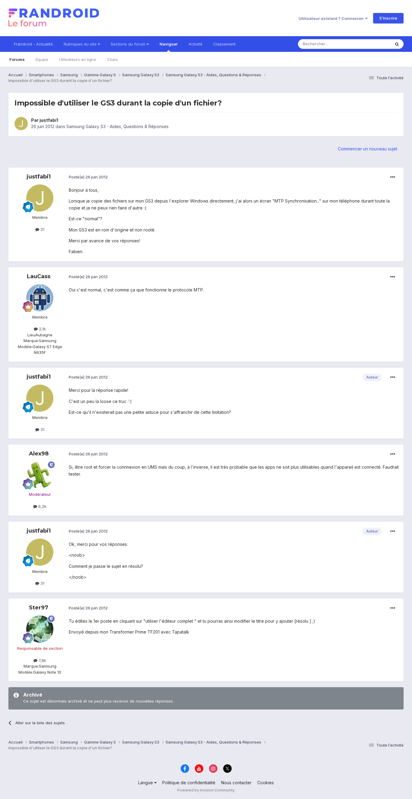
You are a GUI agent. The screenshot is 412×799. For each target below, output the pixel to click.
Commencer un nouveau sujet (367, 148)
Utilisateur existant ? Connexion (332, 18)
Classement (224, 44)
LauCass (38, 276)
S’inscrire (388, 18)
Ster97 (38, 607)
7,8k (41, 660)
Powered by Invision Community (206, 790)
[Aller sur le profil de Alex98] (39, 475)
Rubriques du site (81, 44)
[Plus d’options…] (393, 177)
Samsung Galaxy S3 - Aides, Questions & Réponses (117, 126)
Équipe (42, 59)
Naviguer (169, 44)
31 (41, 229)
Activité (195, 44)
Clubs (112, 59)
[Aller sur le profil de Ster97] (39, 629)
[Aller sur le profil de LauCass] (39, 297)
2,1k (42, 328)
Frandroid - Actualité (33, 44)
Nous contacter (236, 782)
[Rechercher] (397, 44)
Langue (146, 782)
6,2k (41, 506)
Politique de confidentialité (188, 782)
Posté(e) (88, 177)
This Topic (372, 44)
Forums (17, 59)
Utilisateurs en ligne (77, 59)
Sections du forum (129, 44)
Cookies (265, 782)
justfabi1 (49, 120)
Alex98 (39, 453)
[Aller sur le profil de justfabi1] (21, 123)
